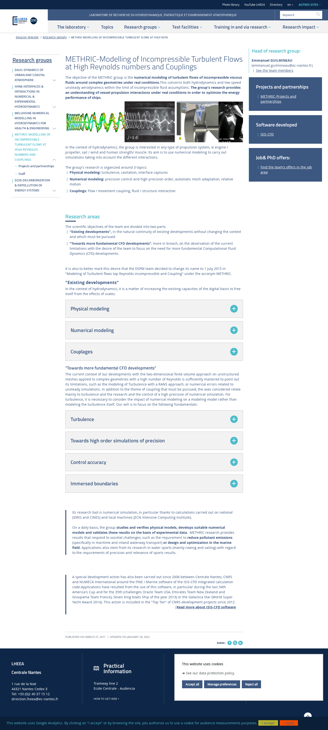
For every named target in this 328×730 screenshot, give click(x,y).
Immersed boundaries (94, 483)
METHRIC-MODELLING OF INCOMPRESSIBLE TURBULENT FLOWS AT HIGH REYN (119, 37)
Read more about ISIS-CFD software (206, 607)
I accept (268, 723)
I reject (288, 723)
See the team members (274, 70)
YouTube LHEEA (254, 4)
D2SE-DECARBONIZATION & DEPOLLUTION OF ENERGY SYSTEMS (32, 185)
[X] (235, 642)
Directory (276, 4)
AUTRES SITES (308, 5)
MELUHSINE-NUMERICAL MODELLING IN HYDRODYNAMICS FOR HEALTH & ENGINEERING (32, 120)
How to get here (105, 698)
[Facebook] (229, 643)
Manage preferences (222, 684)
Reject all (251, 684)
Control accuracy (88, 462)
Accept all (192, 684)
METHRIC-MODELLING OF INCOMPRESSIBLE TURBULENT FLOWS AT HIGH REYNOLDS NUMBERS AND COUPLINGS (32, 147)
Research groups (55, 37)
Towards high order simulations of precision (118, 440)
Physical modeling (90, 308)
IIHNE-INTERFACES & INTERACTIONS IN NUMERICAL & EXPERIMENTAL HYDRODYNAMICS (29, 97)
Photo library (230, 4)
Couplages (82, 351)
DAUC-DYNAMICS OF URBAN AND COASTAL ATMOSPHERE (30, 75)
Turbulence (82, 419)
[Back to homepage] (24, 21)
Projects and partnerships (36, 166)
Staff (21, 174)
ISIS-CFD (267, 134)
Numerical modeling (92, 330)
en (289, 4)
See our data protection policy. (210, 673)
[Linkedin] (240, 643)
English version (27, 37)
